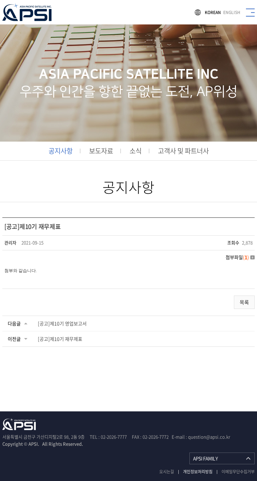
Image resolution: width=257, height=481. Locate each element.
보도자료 (101, 151)
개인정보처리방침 (197, 472)
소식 (136, 151)
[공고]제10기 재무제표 (60, 338)
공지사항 (61, 151)
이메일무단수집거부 (238, 472)
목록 (244, 302)
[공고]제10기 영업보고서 (62, 323)
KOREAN (213, 12)
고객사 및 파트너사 (183, 151)
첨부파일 (237, 257)
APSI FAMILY (205, 458)
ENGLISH (231, 12)
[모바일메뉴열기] (250, 12)
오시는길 (166, 472)
